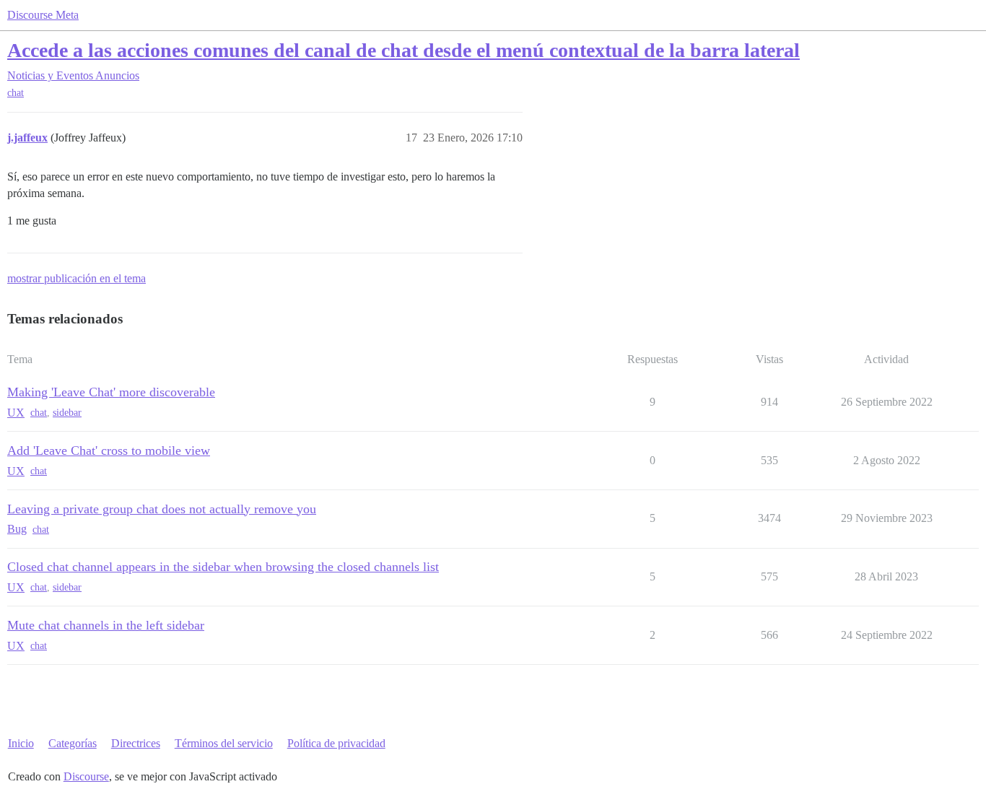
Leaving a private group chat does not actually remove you (161, 509)
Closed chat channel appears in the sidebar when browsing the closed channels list (223, 566)
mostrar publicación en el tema (76, 278)
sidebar (67, 412)
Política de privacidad (336, 743)
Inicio (21, 743)
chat (15, 92)
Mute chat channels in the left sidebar (105, 625)
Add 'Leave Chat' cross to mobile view (108, 450)
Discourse (86, 776)
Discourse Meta (43, 15)
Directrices (135, 743)
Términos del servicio (224, 743)
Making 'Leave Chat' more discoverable (111, 392)
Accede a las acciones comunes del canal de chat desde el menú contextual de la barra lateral (403, 50)
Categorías (72, 743)
